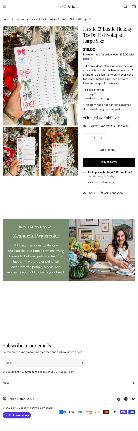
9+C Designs (69, 6)
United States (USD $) (22, 399)
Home (6, 19)
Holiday (20, 19)
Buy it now (109, 162)
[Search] (125, 6)
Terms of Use (47, 371)
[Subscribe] (82, 363)
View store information (101, 182)
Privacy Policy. (66, 371)
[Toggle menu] (4, 6)
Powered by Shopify (42, 407)
